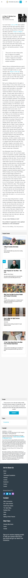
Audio (4, 514)
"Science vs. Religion (17, 31)
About (3, 5)
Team (4, 473)
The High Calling (7, 508)
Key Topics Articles (8, 503)
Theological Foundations (9, 475)
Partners (5, 477)
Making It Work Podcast (9, 516)
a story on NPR (14, 24)
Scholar (5, 528)
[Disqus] (14, 378)
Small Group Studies (8, 505)
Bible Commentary (7, 501)
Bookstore (5, 482)
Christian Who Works (8, 524)
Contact (5, 484)
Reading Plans (6, 510)
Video (4, 512)
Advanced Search (7, 490)
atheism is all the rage (15, 71)
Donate (3, 8)
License (5, 480)
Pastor (5, 526)
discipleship (6, 422)
